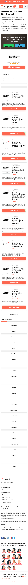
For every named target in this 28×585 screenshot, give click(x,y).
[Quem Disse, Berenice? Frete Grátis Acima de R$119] (6, 293)
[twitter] (5, 538)
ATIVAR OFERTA (14, 283)
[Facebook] (2, 538)
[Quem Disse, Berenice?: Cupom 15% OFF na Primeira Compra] (6, 119)
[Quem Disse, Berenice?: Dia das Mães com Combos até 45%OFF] (6, 220)
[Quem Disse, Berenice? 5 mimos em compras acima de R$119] (6, 167)
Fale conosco (5, 495)
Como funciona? (6, 487)
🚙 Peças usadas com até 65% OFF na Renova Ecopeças (14, 2)
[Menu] (2, 6)
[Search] (16, 6)
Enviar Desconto (21, 6)
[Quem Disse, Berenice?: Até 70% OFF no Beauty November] (6, 269)
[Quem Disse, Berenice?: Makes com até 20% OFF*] (6, 244)
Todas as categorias (10, 80)
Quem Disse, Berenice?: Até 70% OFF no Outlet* (18, 96)
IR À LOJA (14, 109)
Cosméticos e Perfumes (11, 78)
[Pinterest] (11, 538)
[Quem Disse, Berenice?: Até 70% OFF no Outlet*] (6, 96)
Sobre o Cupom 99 (6, 502)
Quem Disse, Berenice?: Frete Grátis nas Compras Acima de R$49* (18, 144)
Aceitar (14, 581)
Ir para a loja (15, 67)
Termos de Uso (6, 497)
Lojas (3, 485)
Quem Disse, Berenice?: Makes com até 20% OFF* (17, 244)
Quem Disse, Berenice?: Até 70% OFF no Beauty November (18, 270)
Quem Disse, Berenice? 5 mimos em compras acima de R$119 (18, 170)
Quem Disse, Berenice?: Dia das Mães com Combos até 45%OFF (18, 221)
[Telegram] (13, 538)
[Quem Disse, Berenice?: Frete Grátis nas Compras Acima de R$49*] (6, 143)
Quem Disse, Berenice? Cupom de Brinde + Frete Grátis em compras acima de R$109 (18, 196)
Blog (3, 490)
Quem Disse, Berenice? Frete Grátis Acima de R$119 (17, 294)
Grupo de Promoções (7, 482)
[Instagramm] (8, 538)
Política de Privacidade (7, 499)
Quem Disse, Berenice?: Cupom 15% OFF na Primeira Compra (18, 120)
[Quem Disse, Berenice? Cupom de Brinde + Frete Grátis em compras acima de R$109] (6, 193)
